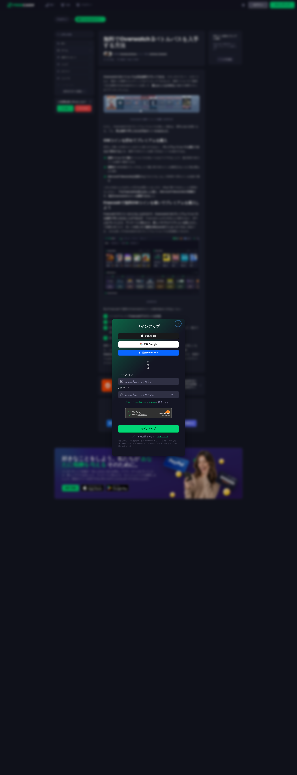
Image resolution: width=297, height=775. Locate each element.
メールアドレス (125, 374)
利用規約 (152, 402)
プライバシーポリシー (135, 402)
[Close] (178, 324)
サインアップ (148, 428)
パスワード (123, 388)
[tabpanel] (148, 412)
